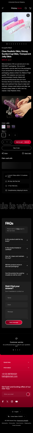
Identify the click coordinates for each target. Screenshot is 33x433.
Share (6, 153)
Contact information (16, 425)
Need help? (28, 153)
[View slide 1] (13, 350)
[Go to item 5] (15, 44)
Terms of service (19, 423)
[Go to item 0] (7, 44)
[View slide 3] (18, 350)
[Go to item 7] (20, 44)
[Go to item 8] (22, 44)
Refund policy (5, 423)
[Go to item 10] (26, 44)
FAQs (17, 229)
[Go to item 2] (9, 44)
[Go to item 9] (24, 44)
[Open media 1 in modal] (28, 15)
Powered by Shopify (22, 420)
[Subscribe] (28, 394)
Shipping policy (27, 423)
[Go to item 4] (13, 44)
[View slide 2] (15, 350)
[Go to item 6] (18, 44)
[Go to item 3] (11, 44)
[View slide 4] (20, 350)
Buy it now (16, 148)
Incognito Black (7, 48)
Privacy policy (12, 423)
